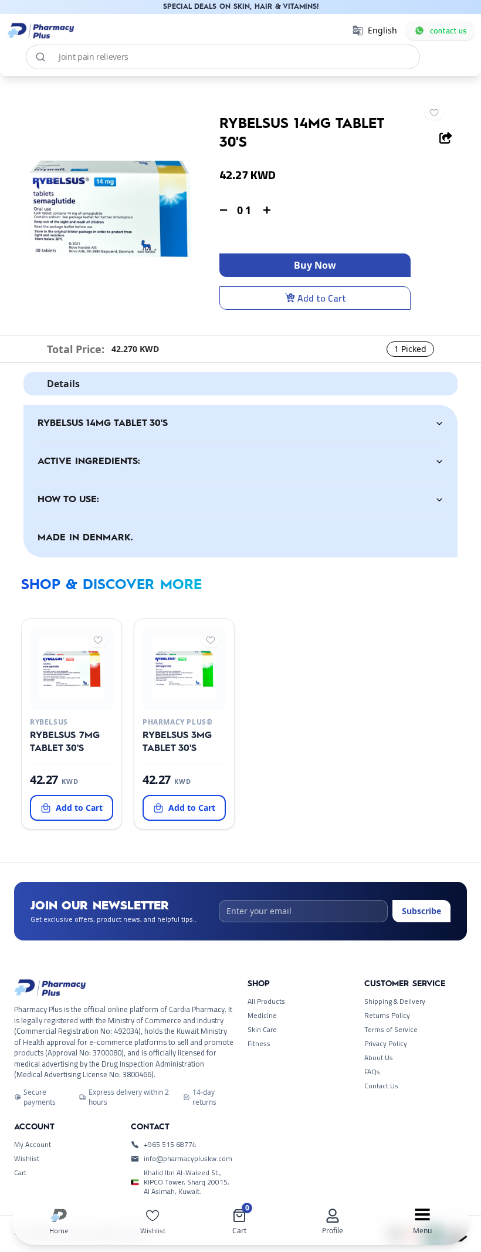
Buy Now (315, 265)
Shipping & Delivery (394, 1001)
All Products (266, 1001)
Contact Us (381, 1086)
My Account (32, 1144)
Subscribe (421, 910)
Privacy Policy (385, 1043)
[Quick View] (69, 701)
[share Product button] (445, 137)
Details (63, 383)
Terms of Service (391, 1029)
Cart (20, 1172)
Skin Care (262, 1029)
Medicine (262, 1015)
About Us (378, 1057)
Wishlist (26, 1158)
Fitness (259, 1043)
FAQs (372, 1072)
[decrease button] (223, 210)
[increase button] (267, 210)
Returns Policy (387, 1015)
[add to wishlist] (434, 113)
